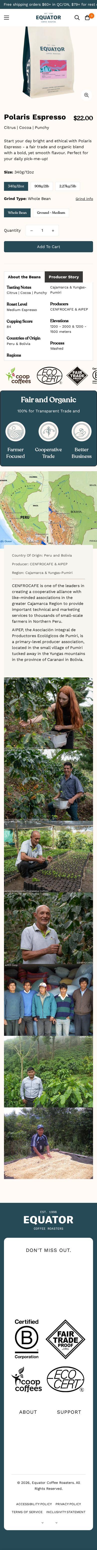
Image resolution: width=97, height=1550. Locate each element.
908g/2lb (42, 186)
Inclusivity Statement (66, 1512)
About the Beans (24, 277)
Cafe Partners (28, 1453)
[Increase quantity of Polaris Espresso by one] (53, 230)
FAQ (69, 1437)
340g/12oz (16, 186)
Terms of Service (27, 1512)
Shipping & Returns (69, 1447)
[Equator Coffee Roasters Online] (48, 18)
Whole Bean (17, 212)
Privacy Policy (68, 1504)
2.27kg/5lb (67, 186)
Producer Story (64, 277)
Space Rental (28, 1461)
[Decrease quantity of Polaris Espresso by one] (31, 230)
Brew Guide (28, 1437)
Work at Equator (28, 1445)
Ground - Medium (51, 212)
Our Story (28, 1421)
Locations (69, 1429)
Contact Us (69, 1421)
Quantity (12, 230)
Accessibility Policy (34, 1504)
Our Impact (28, 1429)
